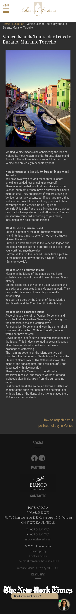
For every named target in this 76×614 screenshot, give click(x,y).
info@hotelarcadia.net (38, 539)
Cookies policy (38, 556)
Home (6, 24)
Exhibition (18, 24)
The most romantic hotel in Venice (38, 561)
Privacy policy (38, 551)
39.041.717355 (41, 529)
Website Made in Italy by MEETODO (38, 568)
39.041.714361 (41, 534)
